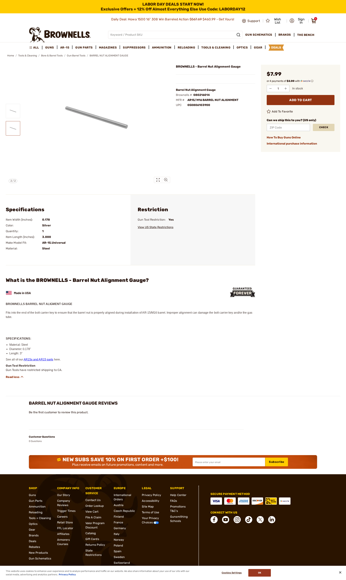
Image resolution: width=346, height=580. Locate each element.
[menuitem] (35, 47)
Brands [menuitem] (284, 34)
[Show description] (15, 377)
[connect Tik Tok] (248, 519)
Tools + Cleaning (40, 518)
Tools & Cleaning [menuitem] (215, 47)
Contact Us (93, 500)
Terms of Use (150, 512)
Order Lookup (94, 506)
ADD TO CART (300, 100)
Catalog (90, 533)
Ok (259, 573)
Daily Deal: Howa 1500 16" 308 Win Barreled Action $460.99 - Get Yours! (173, 19)
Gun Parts (35, 500)
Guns (32, 495)
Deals (32, 541)
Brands (34, 535)
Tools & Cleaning (27, 55)
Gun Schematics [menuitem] (258, 34)
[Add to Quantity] (285, 88)
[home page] (60, 34)
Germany (120, 528)
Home (10, 55)
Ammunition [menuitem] (162, 47)
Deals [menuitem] (276, 47)
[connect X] (260, 519)
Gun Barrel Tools (76, 55)
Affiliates (63, 534)
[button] (298, 21)
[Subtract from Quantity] (270, 88)
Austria (119, 505)
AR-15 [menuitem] (64, 47)
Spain (118, 551)
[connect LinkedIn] (271, 519)
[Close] (340, 572)
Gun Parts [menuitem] (84, 47)
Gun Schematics (40, 558)
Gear (32, 529)
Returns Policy (95, 544)
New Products (38, 552)
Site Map (148, 506)
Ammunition (37, 506)
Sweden (119, 557)
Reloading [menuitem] (186, 47)
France (118, 522)
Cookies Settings (232, 573)
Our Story (63, 495)
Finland (119, 516)
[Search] (238, 35)
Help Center (178, 495)
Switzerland (122, 562)
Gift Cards (92, 539)
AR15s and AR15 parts (38, 359)
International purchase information (292, 143)
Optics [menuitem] (242, 47)
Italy (117, 534)
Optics (33, 524)
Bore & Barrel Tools (52, 55)
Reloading (36, 512)
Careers (62, 516)
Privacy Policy (151, 495)
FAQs (173, 500)
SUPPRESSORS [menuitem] (134, 47)
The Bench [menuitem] (305, 35)
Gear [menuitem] (258, 47)
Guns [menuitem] (49, 47)
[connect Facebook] (214, 519)
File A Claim (93, 517)
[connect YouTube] (225, 519)
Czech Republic (124, 511)
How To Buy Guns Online (284, 137)
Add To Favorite (282, 111)
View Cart (92, 511)
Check (323, 127)
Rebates (34, 547)
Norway (119, 539)
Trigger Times (66, 511)
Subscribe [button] (276, 462)
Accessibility (150, 500)
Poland (118, 545)
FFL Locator (65, 528)
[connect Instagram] (237, 519)
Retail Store (65, 522)
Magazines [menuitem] (108, 47)
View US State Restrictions (155, 227)
